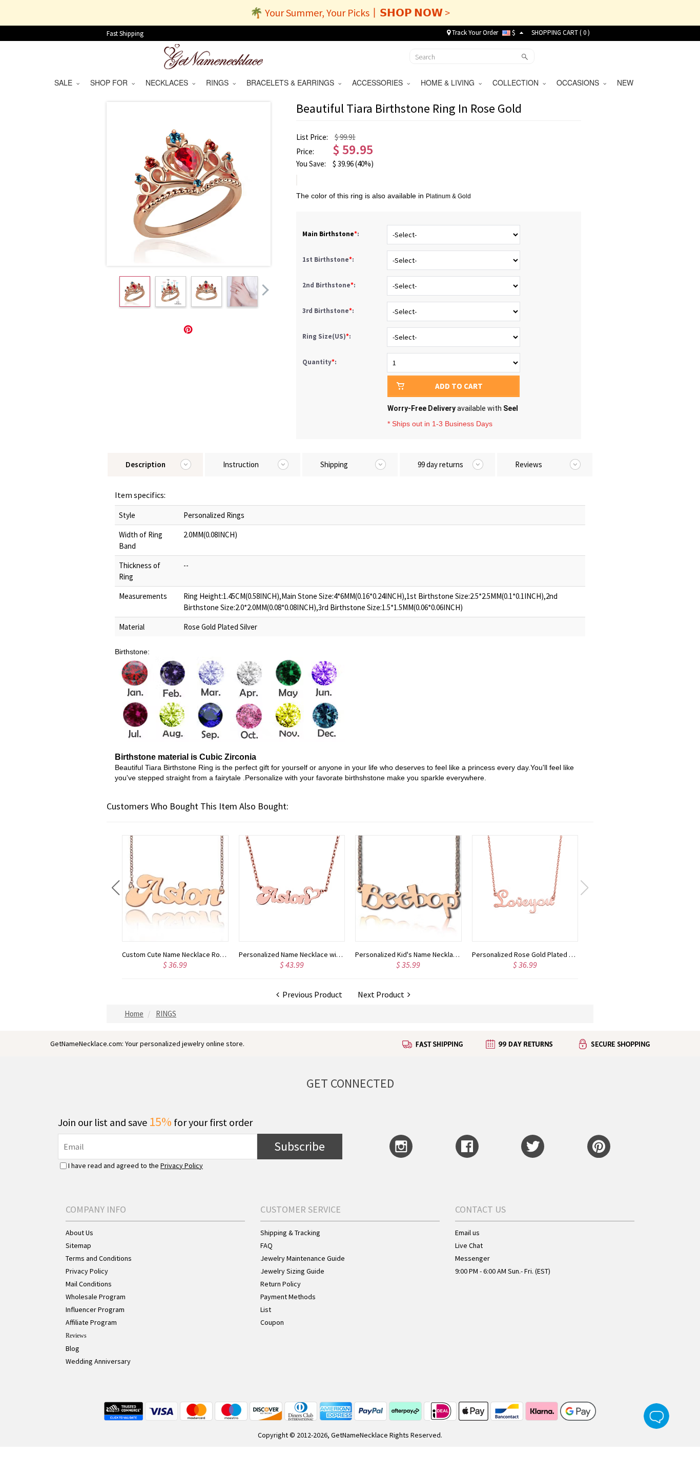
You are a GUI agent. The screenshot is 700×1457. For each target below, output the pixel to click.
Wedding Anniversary (98, 1361)
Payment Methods (288, 1296)
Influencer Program (95, 1309)
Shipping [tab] (334, 464)
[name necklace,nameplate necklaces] (213, 55)
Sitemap (78, 1245)
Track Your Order (474, 32)
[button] (116, 887)
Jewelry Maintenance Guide (302, 1258)
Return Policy (280, 1283)
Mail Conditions (89, 1283)
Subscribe (299, 1146)
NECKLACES (169, 82)
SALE (65, 82)
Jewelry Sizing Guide (292, 1271)
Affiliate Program (91, 1322)
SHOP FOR (111, 82)
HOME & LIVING (450, 82)
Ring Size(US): (327, 336)
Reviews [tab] (528, 464)
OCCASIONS (580, 82)
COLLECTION (517, 82)
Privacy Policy (181, 1165)
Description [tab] (146, 464)
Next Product (382, 994)
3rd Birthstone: (329, 310)
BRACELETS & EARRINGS (292, 82)
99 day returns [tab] (440, 464)
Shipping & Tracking (290, 1232)
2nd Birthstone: (329, 285)
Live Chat (469, 1245)
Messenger (472, 1258)
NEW (626, 82)
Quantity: (319, 362)
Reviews (76, 1335)
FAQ (266, 1245)
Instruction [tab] (241, 464)
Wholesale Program (96, 1296)
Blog (72, 1348)
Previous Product (310, 994)
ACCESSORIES (379, 82)
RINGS (219, 82)
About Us (79, 1232)
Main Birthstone (328, 234)
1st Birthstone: (329, 259)
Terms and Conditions (99, 1258)
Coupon (272, 1322)
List (265, 1309)
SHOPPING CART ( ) (560, 32)
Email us (467, 1232)
